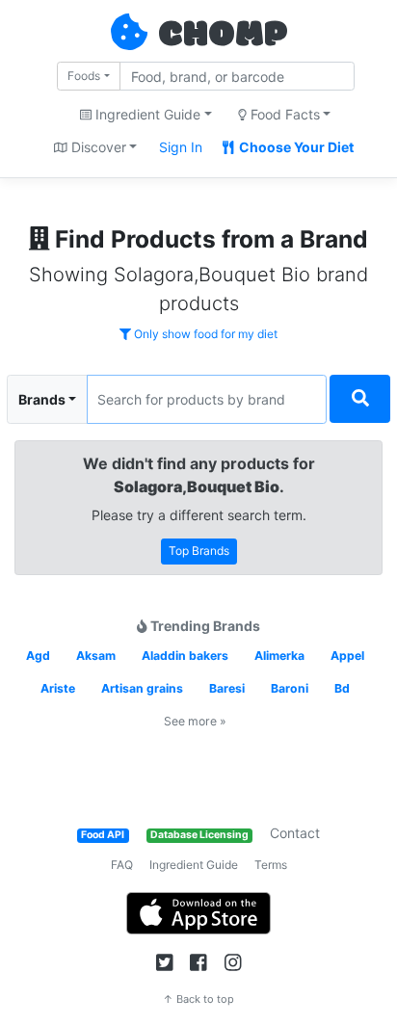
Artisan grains (142, 688)
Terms (270, 864)
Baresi (227, 688)
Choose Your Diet (295, 147)
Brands (42, 399)
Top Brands (199, 550)
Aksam (96, 655)
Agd (38, 655)
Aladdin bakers (185, 655)
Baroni (289, 688)
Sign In (180, 147)
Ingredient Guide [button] (146, 114)
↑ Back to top (198, 999)
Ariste (57, 688)
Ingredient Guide (193, 864)
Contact (295, 833)
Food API (102, 834)
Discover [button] (96, 147)
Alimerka (279, 655)
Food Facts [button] (283, 114)
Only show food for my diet (204, 334)
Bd (342, 688)
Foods (83, 75)
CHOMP (222, 36)
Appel (347, 655)
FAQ (122, 864)
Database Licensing (199, 834)
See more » (195, 721)
